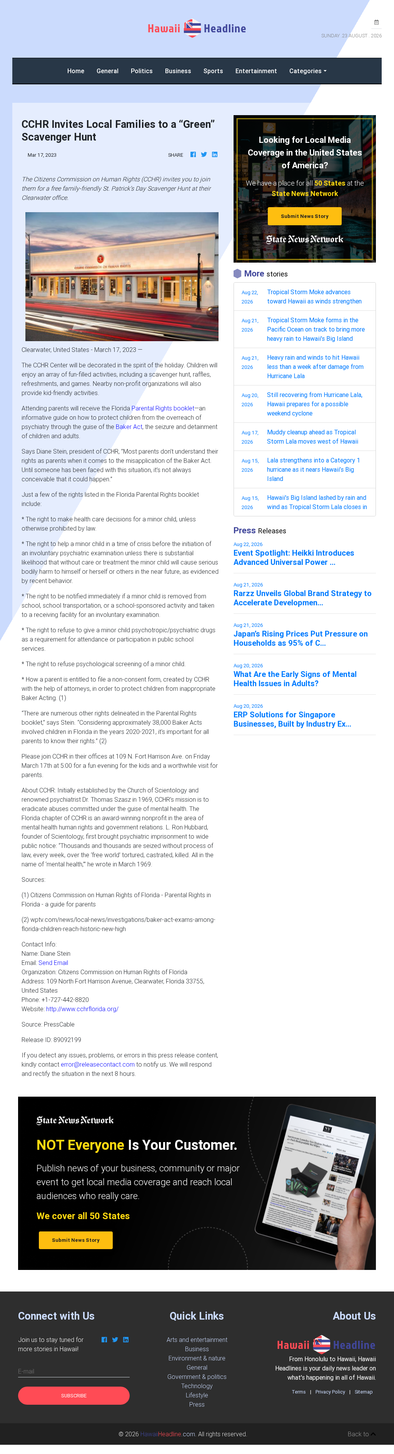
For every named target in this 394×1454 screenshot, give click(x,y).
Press (197, 1404)
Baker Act (129, 427)
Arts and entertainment (197, 1339)
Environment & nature (197, 1358)
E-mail (26, 1371)
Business (178, 71)
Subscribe (74, 1395)
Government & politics (197, 1376)
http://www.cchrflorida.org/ (82, 1009)
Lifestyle (197, 1395)
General (108, 71)
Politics (142, 71)
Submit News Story (305, 216)
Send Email (53, 963)
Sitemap (364, 1392)
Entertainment (256, 71)
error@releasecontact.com (98, 1064)
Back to (359, 1434)
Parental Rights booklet (163, 408)
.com (167, 1434)
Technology (197, 1386)
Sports (213, 71)
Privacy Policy (330, 1392)
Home (78, 71)
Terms (299, 1392)
